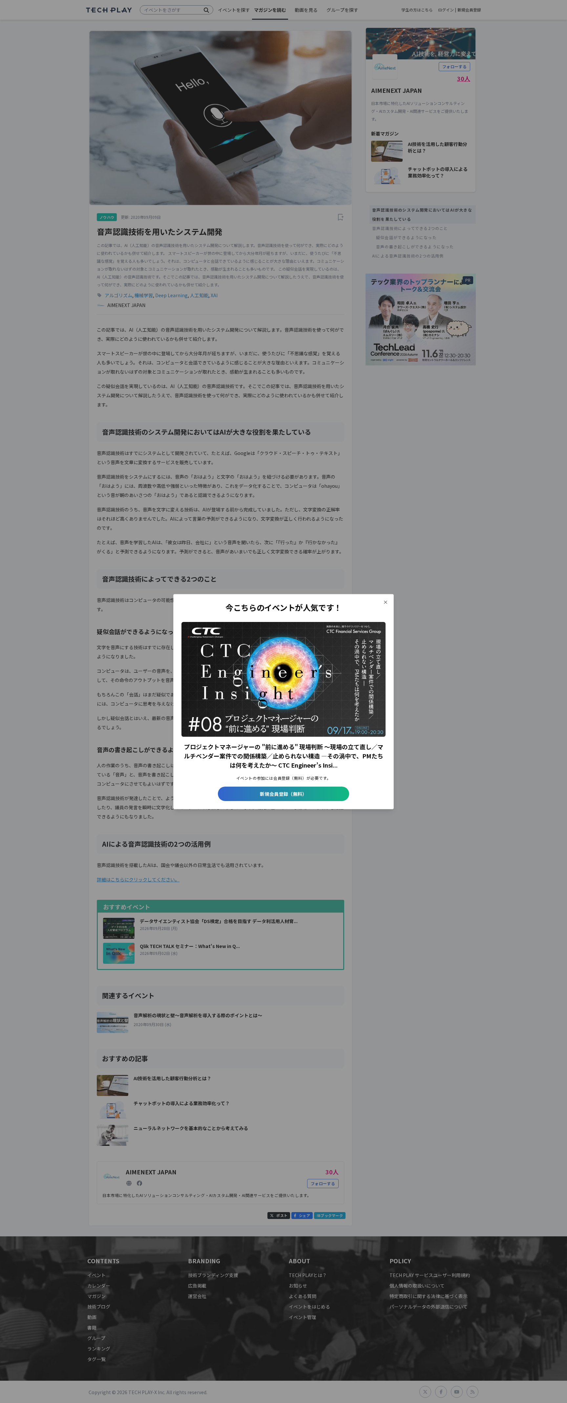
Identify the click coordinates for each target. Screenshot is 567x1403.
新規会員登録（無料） (283, 794)
